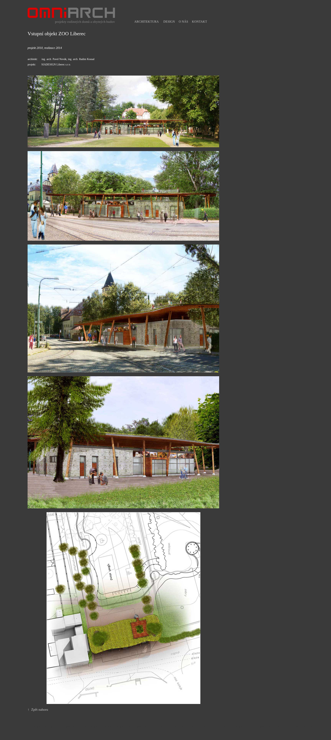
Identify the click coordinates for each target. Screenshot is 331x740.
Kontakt (199, 21)
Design (169, 21)
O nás (183, 21)
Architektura (146, 21)
